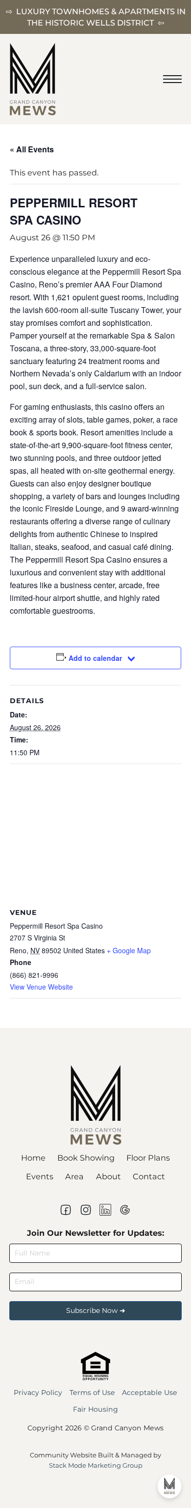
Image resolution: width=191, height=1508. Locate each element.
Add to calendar (95, 658)
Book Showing (86, 1158)
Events (39, 1176)
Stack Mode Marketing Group (96, 1465)
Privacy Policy (38, 1392)
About (108, 1176)
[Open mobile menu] (172, 79)
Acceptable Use (149, 1392)
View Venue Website (41, 987)
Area (74, 1176)
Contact (149, 1176)
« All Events (32, 149)
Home (33, 1158)
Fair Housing (95, 1409)
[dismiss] (186, 5)
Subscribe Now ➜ (95, 1310)
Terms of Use (92, 1392)
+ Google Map (129, 950)
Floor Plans (148, 1158)
